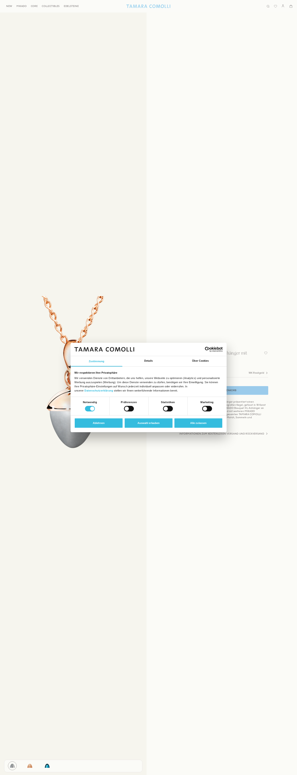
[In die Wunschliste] (265, 353)
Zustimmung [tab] (96, 361)
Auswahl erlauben (148, 423)
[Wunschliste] (275, 6)
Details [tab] (148, 360)
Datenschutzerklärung (98, 390)
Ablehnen (99, 423)
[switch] (129, 408)
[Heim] (148, 6)
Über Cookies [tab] (200, 360)
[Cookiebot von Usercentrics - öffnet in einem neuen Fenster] (207, 349)
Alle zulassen (198, 423)
